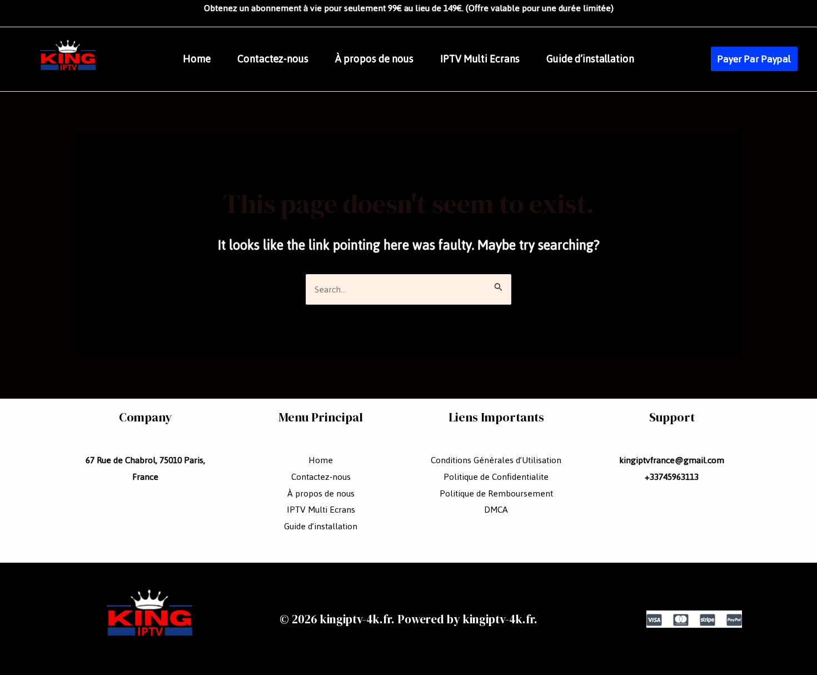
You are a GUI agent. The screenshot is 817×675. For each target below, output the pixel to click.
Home (197, 59)
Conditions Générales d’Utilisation (496, 460)
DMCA (496, 509)
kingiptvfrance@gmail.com (671, 460)
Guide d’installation (590, 59)
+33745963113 (672, 476)
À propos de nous (374, 59)
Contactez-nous (272, 59)
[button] (754, 59)
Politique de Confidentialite (496, 476)
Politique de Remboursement (496, 493)
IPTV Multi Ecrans (480, 59)
